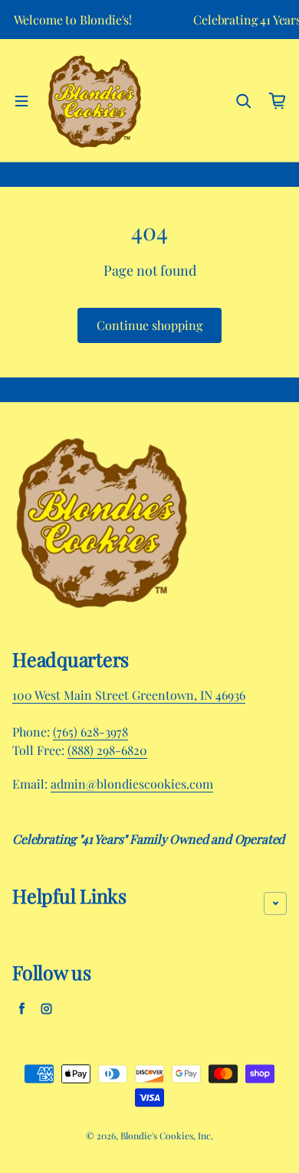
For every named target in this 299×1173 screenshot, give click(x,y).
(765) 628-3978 (90, 732)
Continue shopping (149, 325)
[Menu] (21, 101)
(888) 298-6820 (107, 750)
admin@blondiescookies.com (132, 784)
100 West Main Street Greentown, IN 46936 (128, 695)
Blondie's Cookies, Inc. (166, 1135)
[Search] (244, 101)
